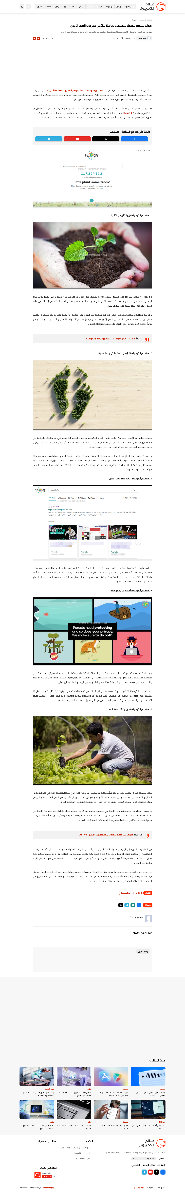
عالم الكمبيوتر (139, 1187)
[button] (139, 905)
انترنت (134, 19)
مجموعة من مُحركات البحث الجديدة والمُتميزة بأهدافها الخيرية (77, 90)
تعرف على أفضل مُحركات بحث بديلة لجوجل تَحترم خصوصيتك (110, 338)
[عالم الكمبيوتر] (152, 6)
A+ (38, 38)
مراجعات (48, 6)
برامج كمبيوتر (129, 6)
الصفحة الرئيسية (146, 19)
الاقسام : (162, 1158)
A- (34, 38)
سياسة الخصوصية (83, 1158)
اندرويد (65, 6)
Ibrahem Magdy (47, 1187)
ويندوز (118, 6)
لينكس (81, 6)
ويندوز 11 (109, 6)
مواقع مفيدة (125, 892)
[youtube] (77, 138)
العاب (73, 6)
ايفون (57, 6)
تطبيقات (125, 1089)
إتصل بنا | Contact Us (82, 1153)
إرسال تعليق (143, 951)
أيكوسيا (128, 113)
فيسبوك (99, 6)
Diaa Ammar (142, 38)
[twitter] (106, 138)
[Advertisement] (92, 68)
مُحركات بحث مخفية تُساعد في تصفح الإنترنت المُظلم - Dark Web (106, 835)
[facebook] (134, 138)
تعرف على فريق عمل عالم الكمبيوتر (75, 1147)
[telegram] (48, 138)
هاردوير (39, 6)
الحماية (89, 6)
